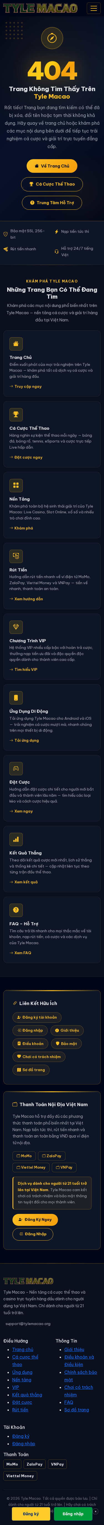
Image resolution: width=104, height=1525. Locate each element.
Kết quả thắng (27, 1395)
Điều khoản (33, 1043)
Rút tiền (20, 1409)
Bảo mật (69, 1043)
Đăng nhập (32, 1030)
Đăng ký (20, 1436)
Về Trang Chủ (55, 166)
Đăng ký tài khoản (39, 1017)
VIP (15, 1387)
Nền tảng (21, 1379)
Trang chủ (22, 1349)
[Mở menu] (94, 8)
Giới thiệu (69, 1030)
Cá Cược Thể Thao (55, 184)
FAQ (68, 1402)
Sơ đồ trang (33, 1070)
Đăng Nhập (36, 1233)
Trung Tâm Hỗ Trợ (55, 202)
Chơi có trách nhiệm (41, 1056)
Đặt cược (22, 1402)
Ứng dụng (22, 1372)
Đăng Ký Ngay (38, 1219)
